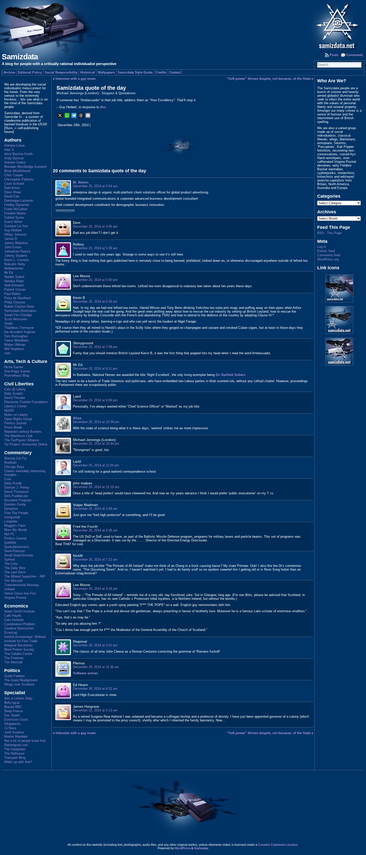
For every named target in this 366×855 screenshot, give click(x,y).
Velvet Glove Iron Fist (20, 593)
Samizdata (20, 56)
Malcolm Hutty (14, 264)
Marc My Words (15, 530)
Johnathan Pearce (17, 251)
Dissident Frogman (17, 500)
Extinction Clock (16, 719)
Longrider (10, 521)
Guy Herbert (13, 230)
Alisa (77, 418)
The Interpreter (14, 749)
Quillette (10, 542)
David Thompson (16, 492)
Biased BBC (13, 707)
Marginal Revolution (18, 645)
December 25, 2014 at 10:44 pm (96, 443)
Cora (7, 479)
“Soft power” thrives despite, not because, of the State (268, 79)
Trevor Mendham (16, 340)
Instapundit (12, 517)
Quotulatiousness (16, 547)
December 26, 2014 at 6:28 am (95, 530)
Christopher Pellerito (18, 179)
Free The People (16, 513)
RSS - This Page (329, 233)
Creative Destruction (19, 628)
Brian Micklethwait (17, 171)
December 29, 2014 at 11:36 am (96, 667)
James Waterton (16, 243)
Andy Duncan (14, 158)
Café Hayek (12, 615)
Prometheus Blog (16, 375)
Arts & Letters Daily (18, 698)
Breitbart (10, 462)
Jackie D (10, 239)
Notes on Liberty (16, 415)
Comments (354, 55)
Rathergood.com (16, 745)
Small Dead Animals (18, 555)
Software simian (85, 673)
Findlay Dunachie (16, 205)
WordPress (182, 848)
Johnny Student (15, 255)
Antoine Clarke (14, 162)
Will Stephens (14, 349)
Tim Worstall (13, 581)
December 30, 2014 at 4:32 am (95, 688)
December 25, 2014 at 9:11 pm (95, 368)
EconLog (10, 632)
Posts (334, 55)
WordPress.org (328, 259)
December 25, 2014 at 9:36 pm (95, 400)
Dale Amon (12, 188)
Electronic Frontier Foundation (26, 402)
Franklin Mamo (15, 213)
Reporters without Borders (23, 431)
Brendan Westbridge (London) (25, 167)
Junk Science (14, 732)
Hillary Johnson (15, 234)
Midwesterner (13, 268)
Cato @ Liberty (15, 389)
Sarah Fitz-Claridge (18, 315)
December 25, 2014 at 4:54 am (95, 186)
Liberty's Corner (15, 406)
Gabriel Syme (14, 217)
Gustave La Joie (16, 226)
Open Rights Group (18, 419)
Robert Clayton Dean (19, 306)
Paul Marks (12, 294)
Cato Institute (14, 620)
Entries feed (326, 251)
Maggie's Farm (14, 525)
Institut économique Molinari (25, 637)
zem (7, 353)
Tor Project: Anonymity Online (25, 444)
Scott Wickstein (15, 319)
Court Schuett (14, 183)
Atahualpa (201, 848)
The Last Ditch (14, 572)
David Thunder (14, 398)
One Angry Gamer (17, 371)
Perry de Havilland (17, 298)
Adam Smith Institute (19, 611)
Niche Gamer (13, 367)
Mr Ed (8, 272)
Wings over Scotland (19, 684)
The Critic (11, 564)
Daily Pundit (13, 483)
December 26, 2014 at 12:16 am (96, 487)
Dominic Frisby (15, 504)
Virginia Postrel (15, 597)
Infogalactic (12, 724)
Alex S (9, 150)
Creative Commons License (278, 845)
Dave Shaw (12, 192)
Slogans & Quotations (118, 93)
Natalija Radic (14, 281)
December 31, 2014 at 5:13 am (95, 710)
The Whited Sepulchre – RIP (24, 576)
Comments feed (328, 255)
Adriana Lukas (14, 145)
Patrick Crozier (15, 289)
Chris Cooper (13, 175)
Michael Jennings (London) (78, 93)
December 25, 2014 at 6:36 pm (95, 301)
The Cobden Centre (18, 654)
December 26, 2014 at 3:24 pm (95, 589)
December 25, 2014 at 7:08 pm (95, 347)
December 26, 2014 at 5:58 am (95, 509)
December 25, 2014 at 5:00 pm (95, 280)
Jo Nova (10, 728)
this (103, 107)
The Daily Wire (14, 568)
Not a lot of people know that (25, 741)
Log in (321, 247)
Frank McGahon (15, 209)
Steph (8, 323)
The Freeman (13, 658)
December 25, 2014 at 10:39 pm (96, 422)
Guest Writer (13, 222)
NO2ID (9, 410)
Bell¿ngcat (12, 702)
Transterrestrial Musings (21, 585)
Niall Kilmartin (14, 285)
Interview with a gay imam (76, 79)
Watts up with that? (18, 762)
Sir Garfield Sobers (230, 375)
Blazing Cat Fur (15, 458)
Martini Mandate (15, 736)
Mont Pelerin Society (19, 649)
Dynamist (11, 509)
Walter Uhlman (14, 344)
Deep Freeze (13, 711)
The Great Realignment (21, 680)
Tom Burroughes (16, 336)
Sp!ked (9, 559)
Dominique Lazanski (18, 200)
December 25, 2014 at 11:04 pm (96, 465)
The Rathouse (14, 753)
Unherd (9, 589)
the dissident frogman (19, 332)
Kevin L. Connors (16, 260)
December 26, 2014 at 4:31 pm (95, 645)
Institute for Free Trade (20, 641)
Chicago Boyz (14, 467)
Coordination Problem (19, 624)
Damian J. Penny (16, 487)
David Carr (11, 196)
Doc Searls (12, 715)
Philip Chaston (14, 302)
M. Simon (81, 182)
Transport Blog (14, 758)
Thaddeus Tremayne (19, 328)
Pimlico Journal (15, 423)
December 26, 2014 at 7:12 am (95, 559)
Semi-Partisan (14, 551)
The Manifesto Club (18, 436)
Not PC (9, 534)
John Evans (12, 247)
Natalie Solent (14, 277)
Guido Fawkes (14, 676)
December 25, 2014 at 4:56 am (95, 226)
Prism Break (13, 427)
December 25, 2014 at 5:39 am (95, 248)
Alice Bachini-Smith (18, 154)
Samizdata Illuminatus (20, 311)
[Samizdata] (183, 25)
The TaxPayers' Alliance (21, 440)
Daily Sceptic (13, 393)
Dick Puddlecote (16, 496)
